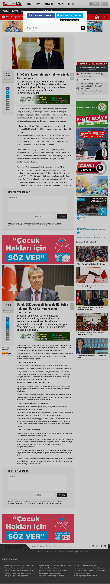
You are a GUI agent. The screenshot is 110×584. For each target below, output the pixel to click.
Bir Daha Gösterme (32, 28)
